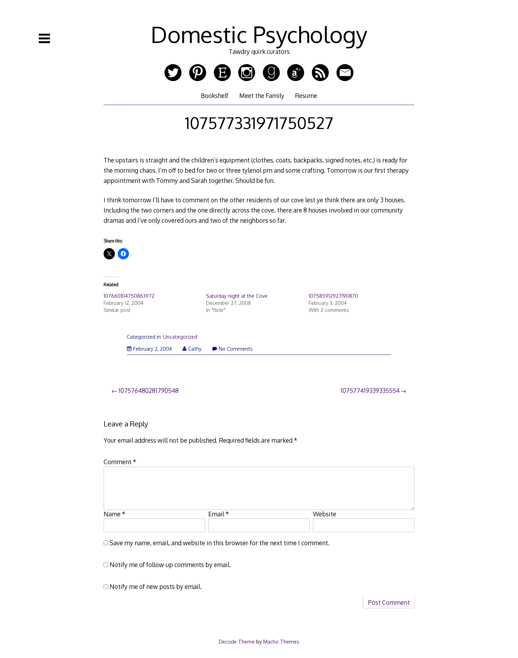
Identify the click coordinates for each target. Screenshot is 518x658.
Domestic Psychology (259, 34)
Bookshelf (214, 95)
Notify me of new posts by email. (156, 586)
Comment (120, 462)
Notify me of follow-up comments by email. (170, 564)
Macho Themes (281, 641)
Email (218, 514)
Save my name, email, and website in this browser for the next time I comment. (219, 543)
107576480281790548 (148, 390)
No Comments (236, 349)
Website (324, 514)
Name (114, 514)
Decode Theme (237, 641)
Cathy (195, 349)
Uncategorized (180, 337)
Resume (306, 95)
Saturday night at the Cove (236, 296)
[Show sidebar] (44, 38)
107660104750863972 (129, 296)
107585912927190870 (333, 296)
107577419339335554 (370, 390)
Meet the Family (261, 95)
